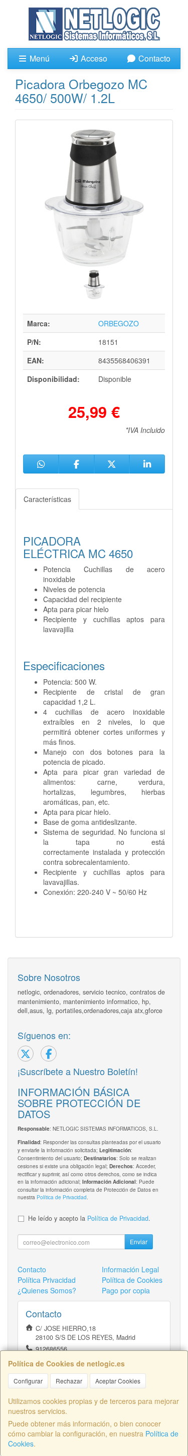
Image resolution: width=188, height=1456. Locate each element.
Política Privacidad (47, 1280)
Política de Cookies (132, 1280)
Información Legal (130, 1269)
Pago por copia (126, 1290)
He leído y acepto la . (89, 1218)
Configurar (28, 1380)
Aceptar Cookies (117, 1380)
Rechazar (69, 1380)
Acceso (93, 58)
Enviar (138, 1241)
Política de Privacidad (62, 1197)
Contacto (153, 58)
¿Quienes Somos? (47, 1290)
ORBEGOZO (118, 323)
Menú (39, 58)
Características (47, 499)
